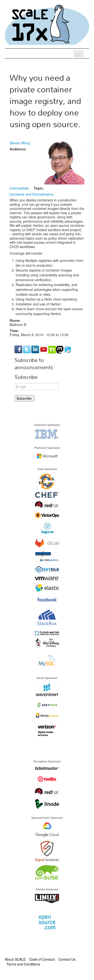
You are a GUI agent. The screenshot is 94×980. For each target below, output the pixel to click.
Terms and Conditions (23, 964)
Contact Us (67, 959)
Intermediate (19, 188)
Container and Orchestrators (31, 194)
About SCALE (15, 959)
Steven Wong (20, 142)
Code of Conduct (42, 959)
